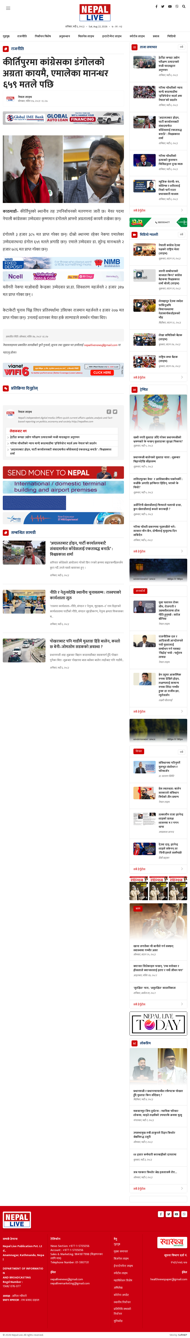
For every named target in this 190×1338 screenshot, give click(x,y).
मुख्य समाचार (121, 1251)
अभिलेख (118, 1287)
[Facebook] (156, 6)
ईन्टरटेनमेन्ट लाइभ (123, 1266)
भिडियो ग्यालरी (149, 235)
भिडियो (171, 36)
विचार (139, 751)
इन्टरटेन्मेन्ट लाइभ (112, 36)
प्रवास (156, 36)
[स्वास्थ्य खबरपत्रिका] (166, 1243)
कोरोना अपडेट (121, 1295)
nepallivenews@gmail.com (101, 345)
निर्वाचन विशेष (43, 36)
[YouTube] (169, 6)
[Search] (183, 6)
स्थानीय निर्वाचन (122, 1302)
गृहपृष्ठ (117, 1244)
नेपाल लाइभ (25, 97)
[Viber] (176, 6)
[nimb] (63, 263)
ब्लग (138, 908)
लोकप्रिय (145, 1043)
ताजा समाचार (148, 47)
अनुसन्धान (64, 36)
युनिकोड (118, 1321)
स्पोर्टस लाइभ (137, 36)
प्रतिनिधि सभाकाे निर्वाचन (122, 1311)
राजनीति (22, 36)
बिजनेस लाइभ (86, 36)
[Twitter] (162, 6)
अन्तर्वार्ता (140, 590)
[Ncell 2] (63, 276)
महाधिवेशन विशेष (123, 1280)
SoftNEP (182, 1335)
